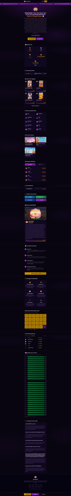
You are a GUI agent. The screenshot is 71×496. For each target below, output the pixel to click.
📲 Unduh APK (32, 38)
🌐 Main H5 (40, 38)
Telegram (41, 484)
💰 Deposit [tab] (30, 164)
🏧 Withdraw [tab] (41, 164)
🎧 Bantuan (43, 494)
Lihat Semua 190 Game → (35, 105)
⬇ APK (46, 1)
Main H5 (33, 484)
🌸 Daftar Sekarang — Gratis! (35, 273)
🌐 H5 (43, 1)
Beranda (30, 484)
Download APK (37, 484)
